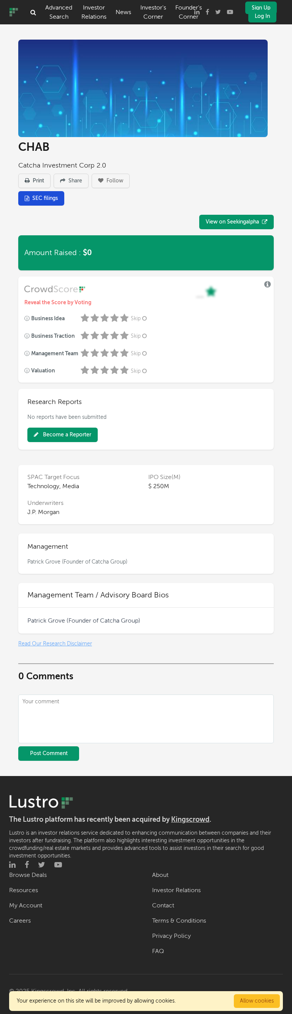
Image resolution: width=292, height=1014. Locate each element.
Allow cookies (257, 1001)
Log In (262, 16)
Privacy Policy (171, 936)
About (160, 875)
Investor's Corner (153, 12)
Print (37, 181)
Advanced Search (58, 12)
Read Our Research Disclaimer (55, 644)
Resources (23, 890)
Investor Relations (93, 12)
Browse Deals (28, 875)
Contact (163, 905)
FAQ (158, 951)
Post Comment (49, 753)
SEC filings (45, 198)
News (123, 12)
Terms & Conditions (179, 920)
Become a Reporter (66, 435)
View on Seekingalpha (232, 222)
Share (74, 181)
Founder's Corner (188, 12)
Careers (20, 920)
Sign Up (261, 8)
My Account (25, 905)
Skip (136, 318)
